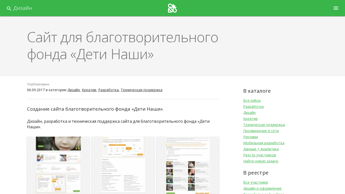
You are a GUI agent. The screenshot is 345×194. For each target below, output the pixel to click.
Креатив (89, 89)
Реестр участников (259, 155)
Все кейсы (252, 100)
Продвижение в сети (261, 130)
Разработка (108, 89)
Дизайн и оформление (262, 188)
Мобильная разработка (263, 142)
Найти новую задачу (260, 161)
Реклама (250, 136)
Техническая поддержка (141, 89)
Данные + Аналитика (261, 149)
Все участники (255, 182)
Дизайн (22, 8)
